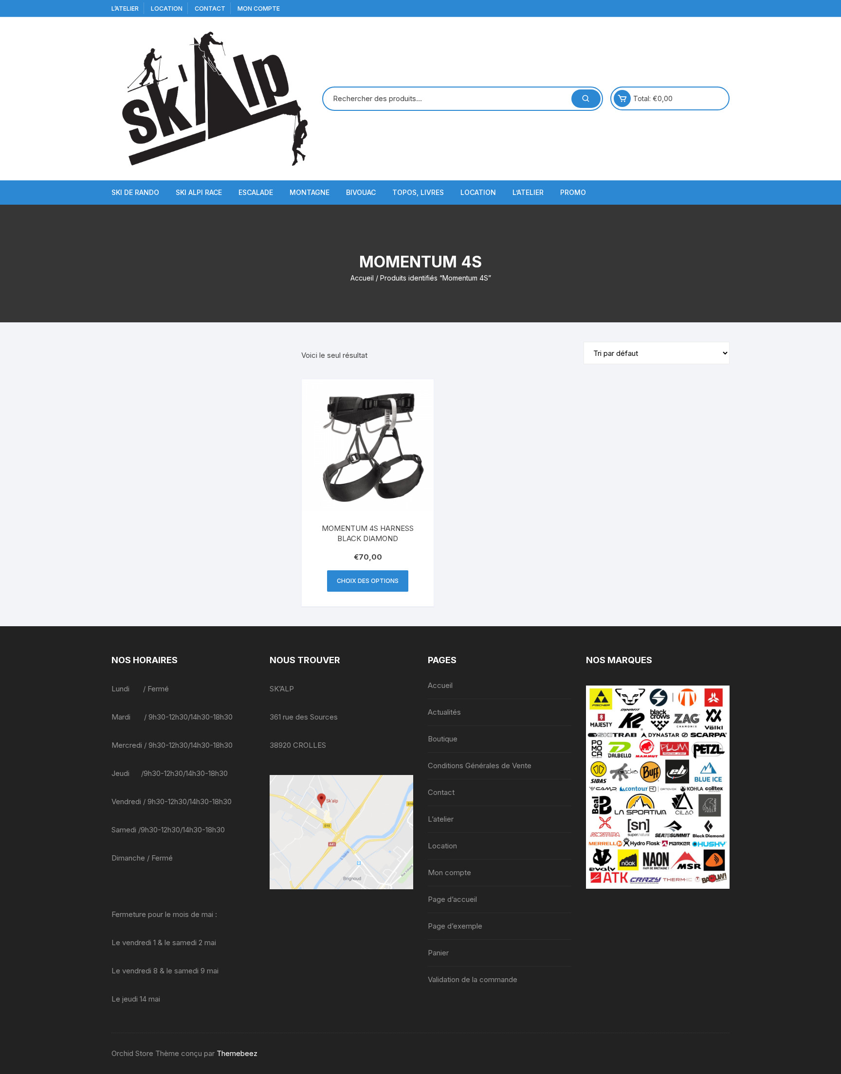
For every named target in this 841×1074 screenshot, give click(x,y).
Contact (210, 8)
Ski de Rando (135, 192)
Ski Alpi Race (199, 192)
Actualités (444, 712)
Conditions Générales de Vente (479, 765)
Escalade (255, 192)
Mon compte (259, 8)
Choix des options (368, 580)
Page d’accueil (452, 899)
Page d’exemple (455, 926)
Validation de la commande (472, 979)
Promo (573, 192)
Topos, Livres (418, 192)
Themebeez (237, 1053)
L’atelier (125, 8)
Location (167, 8)
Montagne (309, 192)
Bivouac (361, 192)
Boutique (442, 738)
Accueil (362, 278)
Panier (438, 952)
